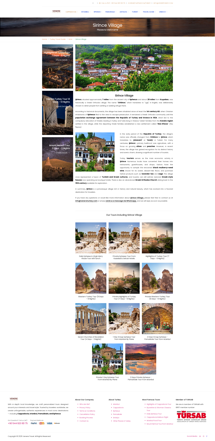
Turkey (135, 12)
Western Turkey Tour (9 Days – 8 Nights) (90, 297)
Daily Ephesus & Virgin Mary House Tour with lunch (91, 257)
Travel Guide (148, 12)
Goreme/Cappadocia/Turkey (139, 3)
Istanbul (85, 12)
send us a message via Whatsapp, (121, 201)
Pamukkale (110, 12)
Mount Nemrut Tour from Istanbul (160, 424)
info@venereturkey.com (163, 3)
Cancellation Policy (87, 414)
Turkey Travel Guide (58, 39)
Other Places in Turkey (122, 421)
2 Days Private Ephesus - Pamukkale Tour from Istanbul (141, 378)
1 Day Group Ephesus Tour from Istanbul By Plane (124, 338)
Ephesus (97, 12)
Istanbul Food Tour (154, 420)
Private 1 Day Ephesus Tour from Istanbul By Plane (107, 378)
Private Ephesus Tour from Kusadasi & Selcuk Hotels (124, 257)
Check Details (62, 60)
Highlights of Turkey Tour (57, 54)
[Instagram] (203, 436)
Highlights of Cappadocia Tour (159, 404)
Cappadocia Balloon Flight (157, 417)
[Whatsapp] (200, 436)
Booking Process (86, 418)
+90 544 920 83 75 (18, 423)
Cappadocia (71, 12)
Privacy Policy (85, 407)
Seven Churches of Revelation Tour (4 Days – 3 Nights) (91, 338)
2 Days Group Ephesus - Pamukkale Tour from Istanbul (157, 338)
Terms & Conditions (87, 411)
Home (44, 39)
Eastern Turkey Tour (58, 100)
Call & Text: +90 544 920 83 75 (113, 3)
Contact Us (84, 421)
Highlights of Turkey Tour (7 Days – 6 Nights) (157, 257)
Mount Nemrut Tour (59, 147)
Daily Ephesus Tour (154, 414)
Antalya (123, 12)
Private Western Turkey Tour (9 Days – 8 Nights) (157, 297)
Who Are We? (85, 404)
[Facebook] (206, 436)
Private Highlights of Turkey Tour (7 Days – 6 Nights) (124, 297)
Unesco (162, 12)
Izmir (70, 39)
